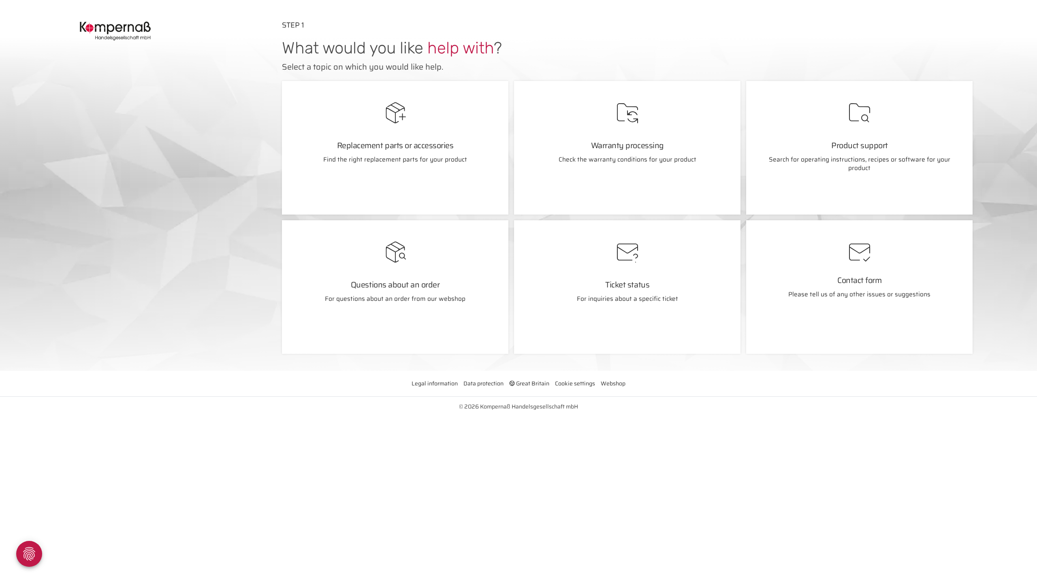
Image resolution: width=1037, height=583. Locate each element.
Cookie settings (575, 383)
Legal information (435, 383)
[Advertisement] (137, 160)
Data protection (483, 383)
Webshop (613, 383)
